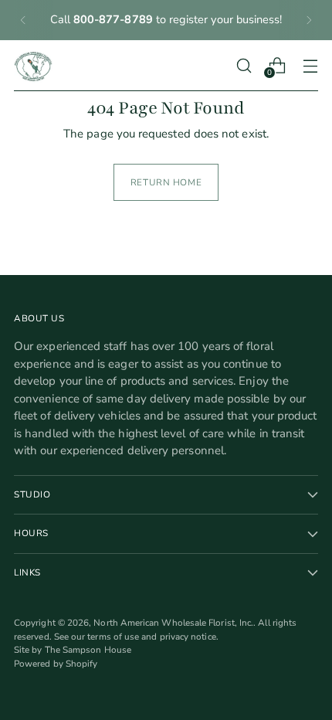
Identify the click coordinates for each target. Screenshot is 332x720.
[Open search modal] (243, 65)
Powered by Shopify (55, 663)
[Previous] (23, 20)
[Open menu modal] (310, 65)
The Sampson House (88, 650)
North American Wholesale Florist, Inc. (173, 622)
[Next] (309, 20)
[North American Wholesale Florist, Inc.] (33, 65)
